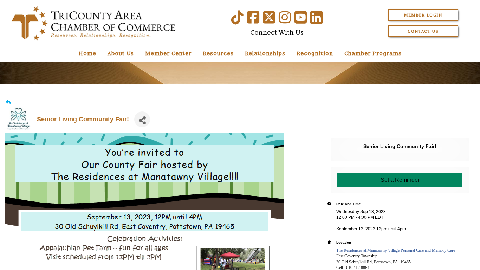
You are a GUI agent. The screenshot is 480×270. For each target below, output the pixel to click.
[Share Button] (142, 119)
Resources (218, 53)
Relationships (265, 53)
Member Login (423, 15)
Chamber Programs (373, 53)
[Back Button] (8, 102)
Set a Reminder (400, 180)
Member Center (168, 53)
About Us (121, 53)
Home (87, 53)
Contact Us (423, 31)
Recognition (315, 53)
